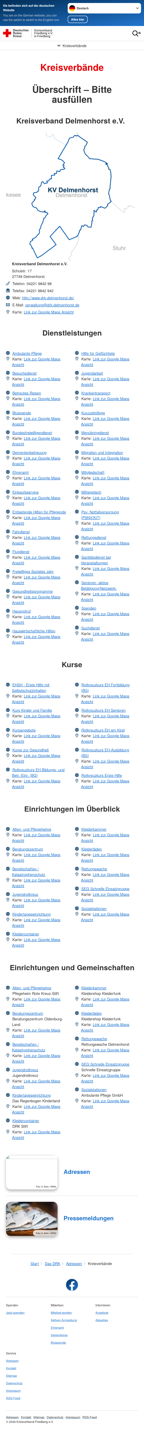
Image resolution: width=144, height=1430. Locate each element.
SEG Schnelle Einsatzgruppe (105, 888)
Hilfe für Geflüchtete (98, 353)
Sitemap (11, 1376)
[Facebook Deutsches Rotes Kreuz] (72, 1285)
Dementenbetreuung (29, 452)
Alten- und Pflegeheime (31, 829)
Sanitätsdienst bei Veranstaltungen (96, 559)
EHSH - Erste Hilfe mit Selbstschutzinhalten (31, 687)
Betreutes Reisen (26, 393)
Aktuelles (101, 1320)
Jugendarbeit (92, 373)
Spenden (88, 608)
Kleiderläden (91, 849)
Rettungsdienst (93, 537)
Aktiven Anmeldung (64, 1320)
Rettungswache (94, 868)
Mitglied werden (61, 1312)
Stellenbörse (59, 1335)
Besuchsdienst (24, 373)
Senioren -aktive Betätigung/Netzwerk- (99, 585)
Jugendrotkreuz (25, 894)
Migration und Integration (102, 452)
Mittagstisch (91, 492)
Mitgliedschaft (92, 472)
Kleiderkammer (93, 829)
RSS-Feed (13, 1398)
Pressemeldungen (89, 1218)
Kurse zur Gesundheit (30, 750)
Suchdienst (90, 628)
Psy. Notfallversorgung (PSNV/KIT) (100, 514)
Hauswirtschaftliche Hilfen (33, 631)
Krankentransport (95, 393)
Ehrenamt (20, 472)
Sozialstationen (93, 908)
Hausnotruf (21, 611)
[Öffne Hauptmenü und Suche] (136, 33)
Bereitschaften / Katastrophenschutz (28, 871)
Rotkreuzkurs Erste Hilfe (101, 775)
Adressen (77, 1171)
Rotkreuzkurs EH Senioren (103, 710)
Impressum (13, 1390)
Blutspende (21, 412)
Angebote (101, 1312)
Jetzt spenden (15, 1312)
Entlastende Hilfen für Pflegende (39, 512)
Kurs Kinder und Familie (32, 710)
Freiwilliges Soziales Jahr (33, 571)
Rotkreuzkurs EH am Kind (102, 730)
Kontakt (11, 1368)
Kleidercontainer (25, 934)
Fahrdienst (21, 531)
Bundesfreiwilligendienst (32, 432)
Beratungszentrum (27, 849)
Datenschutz (14, 1383)
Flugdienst (20, 551)
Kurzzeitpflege (93, 412)
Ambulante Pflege (27, 353)
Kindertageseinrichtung (31, 914)
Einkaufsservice (25, 492)
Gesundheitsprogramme (32, 591)
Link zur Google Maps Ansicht (49, 312)
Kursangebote (24, 730)
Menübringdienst (95, 432)
